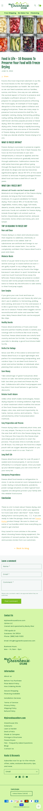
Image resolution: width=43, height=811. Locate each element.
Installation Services (12, 698)
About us (8, 676)
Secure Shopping (11, 691)
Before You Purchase (13, 681)
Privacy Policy (9, 705)
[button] (35, 5)
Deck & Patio (9, 731)
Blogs (6, 746)
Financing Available (12, 694)
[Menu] (2, 5)
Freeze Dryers (9, 740)
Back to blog (23, 548)
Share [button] (6, 76)
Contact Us (9, 749)
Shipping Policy (10, 708)
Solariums (8, 726)
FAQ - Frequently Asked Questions (18, 743)
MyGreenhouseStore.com (23, 807)
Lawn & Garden (10, 729)
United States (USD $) (20, 794)
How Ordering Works (12, 686)
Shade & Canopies (12, 734)
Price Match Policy (11, 683)
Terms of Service (11, 702)
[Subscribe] (36, 771)
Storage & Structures (13, 737)
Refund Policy (9, 711)
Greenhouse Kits (11, 723)
